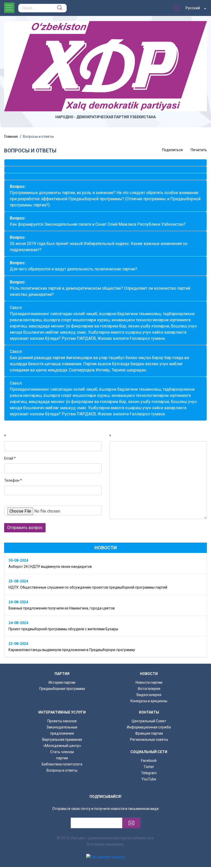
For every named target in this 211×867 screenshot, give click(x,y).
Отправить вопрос (24, 527)
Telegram (149, 773)
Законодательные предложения (62, 730)
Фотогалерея (149, 689)
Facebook (149, 761)
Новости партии (149, 682)
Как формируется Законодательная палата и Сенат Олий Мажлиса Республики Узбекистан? (98, 221)
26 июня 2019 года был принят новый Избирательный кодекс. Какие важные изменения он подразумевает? (98, 243)
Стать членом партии (62, 755)
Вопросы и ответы (62, 770)
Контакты (149, 712)
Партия (62, 674)
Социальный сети (148, 752)
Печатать (199, 150)
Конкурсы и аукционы (148, 701)
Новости (149, 674)
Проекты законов (62, 721)
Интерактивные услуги (62, 712)
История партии (62, 682)
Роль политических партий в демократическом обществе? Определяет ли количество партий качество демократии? (100, 288)
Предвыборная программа (62, 689)
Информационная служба (149, 727)
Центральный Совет (149, 721)
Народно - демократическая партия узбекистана (105, 117)
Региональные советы (149, 739)
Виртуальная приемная (62, 739)
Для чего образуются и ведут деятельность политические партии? (73, 265)
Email (10, 458)
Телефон (13, 480)
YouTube (149, 779)
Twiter (149, 767)
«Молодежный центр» (62, 746)
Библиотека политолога (62, 764)
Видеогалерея (149, 695)
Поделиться (172, 150)
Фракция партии (149, 733)
